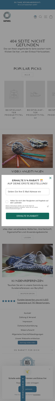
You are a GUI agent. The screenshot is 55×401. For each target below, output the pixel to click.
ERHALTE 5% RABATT (27, 216)
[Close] (50, 178)
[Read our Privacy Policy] (47, 206)
